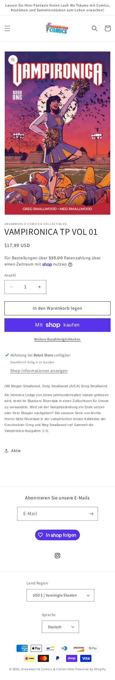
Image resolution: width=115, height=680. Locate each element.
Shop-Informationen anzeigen (39, 370)
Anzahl (10, 275)
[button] (7, 28)
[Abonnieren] (91, 514)
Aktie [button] (16, 450)
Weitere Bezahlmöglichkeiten (57, 339)
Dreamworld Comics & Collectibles (48, 669)
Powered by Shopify (90, 669)
